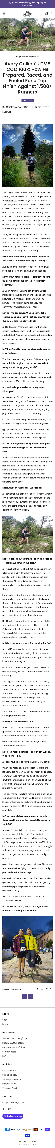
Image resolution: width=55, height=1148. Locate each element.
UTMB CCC (11, 200)
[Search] (51, 13)
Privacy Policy (9, 1083)
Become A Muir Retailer (13, 1043)
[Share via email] (51, 988)
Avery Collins (34, 192)
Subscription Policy (11, 1079)
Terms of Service (10, 1088)
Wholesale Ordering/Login (15, 1038)
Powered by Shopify (27, 1141)
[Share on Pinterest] (47, 988)
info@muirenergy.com (13, 1102)
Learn (5, 1024)
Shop (4, 1019)
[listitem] (27, 4)
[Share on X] (42, 988)
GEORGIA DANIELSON (18, 107)
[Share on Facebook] (37, 988)
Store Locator (9, 1051)
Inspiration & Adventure (27, 56)
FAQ (4, 1056)
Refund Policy (9, 1070)
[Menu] (3, 13)
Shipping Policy (9, 1074)
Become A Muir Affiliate (13, 1047)
